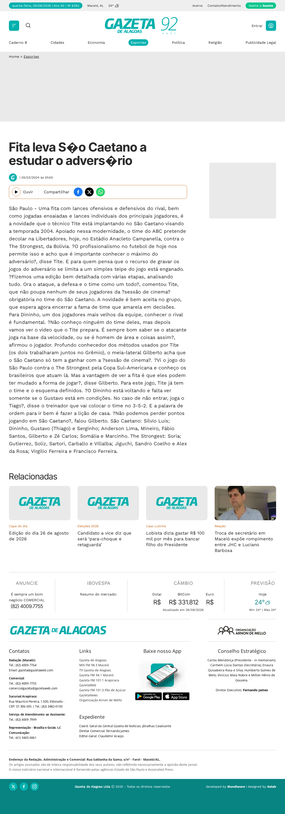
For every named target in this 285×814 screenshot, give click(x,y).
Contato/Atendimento (224, 5)
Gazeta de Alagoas (93, 660)
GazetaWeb (87, 685)
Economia (96, 42)
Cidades (57, 42)
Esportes (138, 42)
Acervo (197, 5)
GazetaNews (88, 695)
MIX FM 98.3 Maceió (94, 665)
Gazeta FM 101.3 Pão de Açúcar (102, 690)
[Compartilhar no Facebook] (78, 191)
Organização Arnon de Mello (100, 700)
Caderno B (18, 42)
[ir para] (162, 675)
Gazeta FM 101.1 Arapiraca (99, 680)
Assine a (261, 5)
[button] (271, 26)
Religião (215, 42)
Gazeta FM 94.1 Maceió (96, 675)
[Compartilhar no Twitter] (89, 191)
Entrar (257, 26)
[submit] (28, 26)
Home (14, 56)
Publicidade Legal (261, 42)
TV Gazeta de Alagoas (95, 670)
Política (178, 42)
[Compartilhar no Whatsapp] (100, 191)
